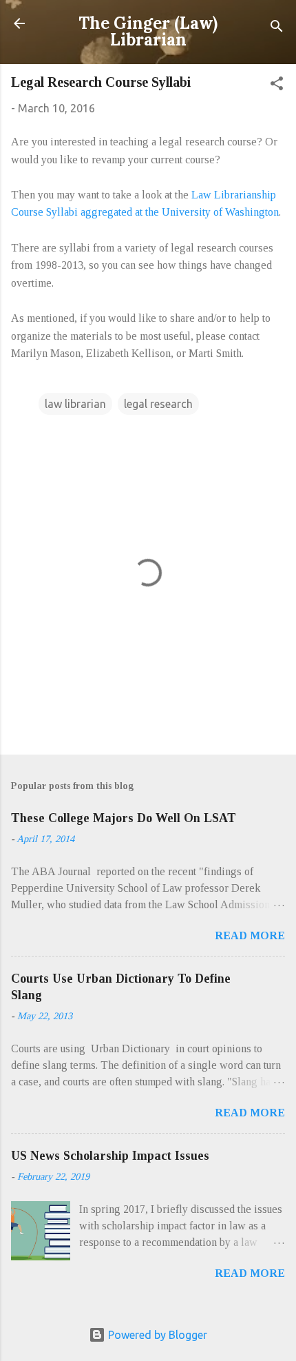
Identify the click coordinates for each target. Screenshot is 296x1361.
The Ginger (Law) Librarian (148, 31)
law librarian (75, 404)
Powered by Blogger (156, 1335)
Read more (250, 935)
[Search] (276, 28)
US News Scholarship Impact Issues (110, 1156)
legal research (158, 404)
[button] (276, 85)
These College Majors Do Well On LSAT (123, 818)
